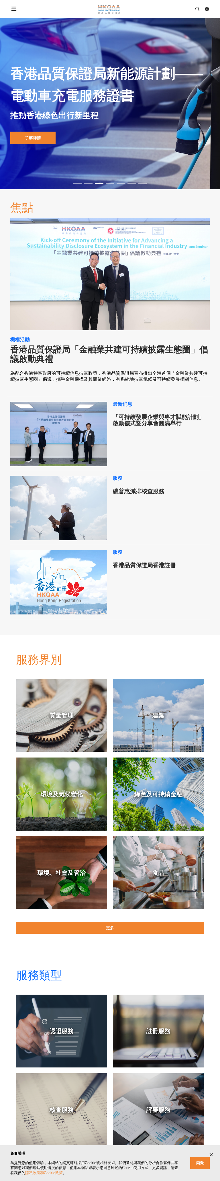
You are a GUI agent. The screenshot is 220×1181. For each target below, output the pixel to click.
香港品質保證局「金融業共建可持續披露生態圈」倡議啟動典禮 (109, 354)
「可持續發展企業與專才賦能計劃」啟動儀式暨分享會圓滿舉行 (159, 420)
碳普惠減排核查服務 (138, 491)
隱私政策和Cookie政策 (44, 1173)
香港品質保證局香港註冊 (144, 565)
